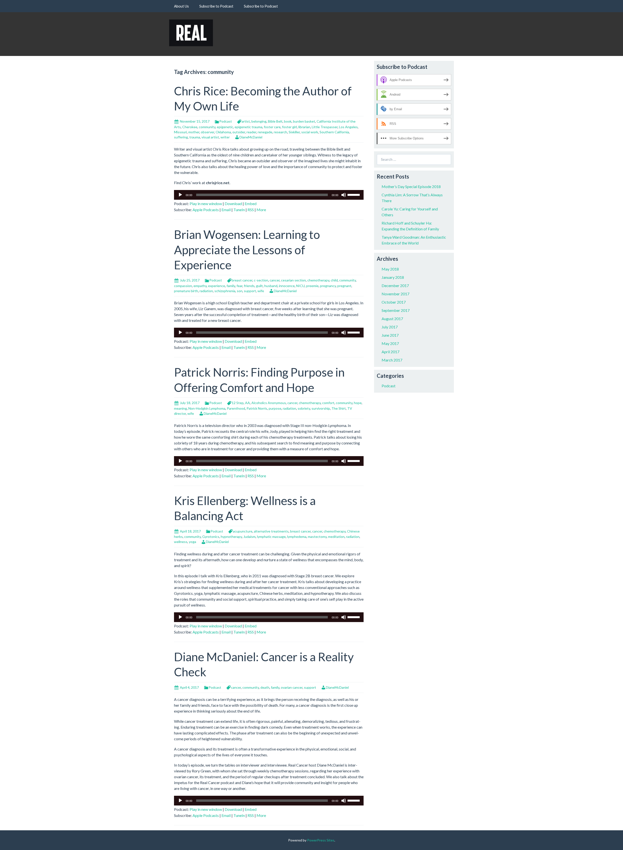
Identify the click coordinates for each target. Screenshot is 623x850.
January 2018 (393, 277)
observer (207, 132)
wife (260, 291)
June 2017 (390, 335)
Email (226, 209)
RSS (250, 209)
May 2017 (390, 343)
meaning (180, 408)
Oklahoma (223, 132)
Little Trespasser (325, 127)
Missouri (180, 132)
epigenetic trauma (248, 127)
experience (216, 286)
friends (249, 286)
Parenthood (236, 408)
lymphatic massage (271, 536)
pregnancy (328, 286)
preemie (312, 286)
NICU (300, 286)
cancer (275, 280)
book (288, 121)
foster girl (289, 127)
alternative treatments (271, 531)
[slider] (354, 194)
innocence (287, 286)
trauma (194, 137)
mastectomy (317, 536)
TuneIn (239, 209)
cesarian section (293, 280)
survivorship (321, 408)
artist (246, 121)
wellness (180, 542)
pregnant (344, 286)
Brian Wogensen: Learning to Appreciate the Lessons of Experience (247, 249)
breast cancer (242, 280)
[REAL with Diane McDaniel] (191, 32)
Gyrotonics (210, 536)
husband (270, 286)
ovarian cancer (291, 687)
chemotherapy (318, 280)
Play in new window (206, 203)
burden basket (304, 121)
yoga (192, 542)
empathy (200, 286)
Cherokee (189, 127)
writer (225, 137)
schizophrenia (224, 291)
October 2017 (394, 302)
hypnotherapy (231, 536)
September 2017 (396, 310)
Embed (251, 203)
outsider (238, 132)
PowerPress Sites (320, 840)
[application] (269, 195)
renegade (265, 132)
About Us (181, 6)
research (280, 132)
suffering (181, 137)
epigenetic (225, 127)
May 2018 (390, 269)
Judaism (249, 536)
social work (309, 132)
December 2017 (395, 285)
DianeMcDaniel (250, 137)
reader (251, 132)
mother (193, 132)
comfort (328, 403)
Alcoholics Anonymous (268, 403)
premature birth (186, 291)
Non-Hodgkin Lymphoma (206, 408)
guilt (259, 286)
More (261, 209)
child (334, 280)
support (250, 291)
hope (358, 403)
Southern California (334, 132)
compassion (183, 286)
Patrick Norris (257, 408)
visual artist (210, 137)
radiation (206, 291)
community (207, 127)
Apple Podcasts (205, 209)
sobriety (304, 408)
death (264, 687)
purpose (275, 408)
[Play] (180, 194)
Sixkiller (294, 132)
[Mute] (343, 194)
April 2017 (390, 351)
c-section (261, 280)
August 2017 (392, 318)
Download (233, 203)
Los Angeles (348, 127)
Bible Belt (275, 121)
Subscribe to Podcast (216, 6)
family (231, 286)
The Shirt (338, 408)
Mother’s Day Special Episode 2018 (411, 186)
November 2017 (395, 293)
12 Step (238, 403)
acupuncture (242, 531)
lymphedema (296, 536)
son (239, 291)
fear (239, 286)
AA (247, 403)
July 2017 (390, 327)
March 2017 (392, 360)
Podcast (225, 121)
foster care (272, 127)
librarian (304, 127)
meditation (336, 536)
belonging (258, 121)
